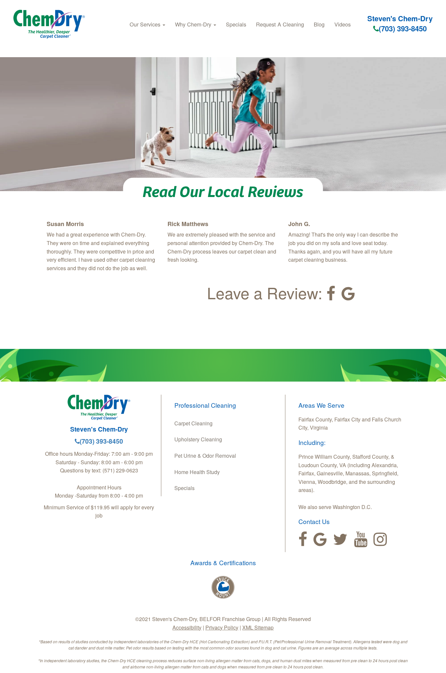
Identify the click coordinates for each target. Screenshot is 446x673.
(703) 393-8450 (403, 28)
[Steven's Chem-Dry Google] (320, 539)
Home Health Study (197, 472)
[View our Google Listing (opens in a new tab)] (348, 294)
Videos (342, 24)
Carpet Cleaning (193, 423)
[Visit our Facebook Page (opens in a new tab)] (331, 294)
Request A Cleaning (280, 24)
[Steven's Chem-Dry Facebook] (302, 539)
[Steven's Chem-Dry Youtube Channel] (360, 539)
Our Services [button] (146, 24)
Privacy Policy (221, 627)
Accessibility (186, 627)
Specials (236, 24)
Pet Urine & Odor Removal (205, 455)
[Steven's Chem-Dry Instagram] (380, 539)
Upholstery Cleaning (198, 439)
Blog (319, 24)
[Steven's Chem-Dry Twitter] (340, 539)
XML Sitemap (258, 627)
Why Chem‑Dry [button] (194, 24)
